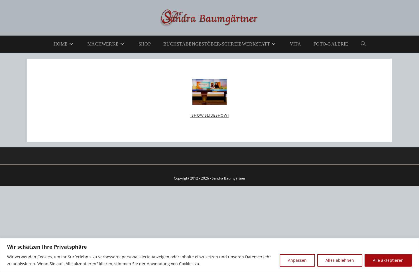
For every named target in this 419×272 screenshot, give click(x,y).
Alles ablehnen (340, 260)
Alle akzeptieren (388, 260)
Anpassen (297, 260)
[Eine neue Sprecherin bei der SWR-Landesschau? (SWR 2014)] (209, 92)
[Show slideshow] (209, 115)
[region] (209, 255)
